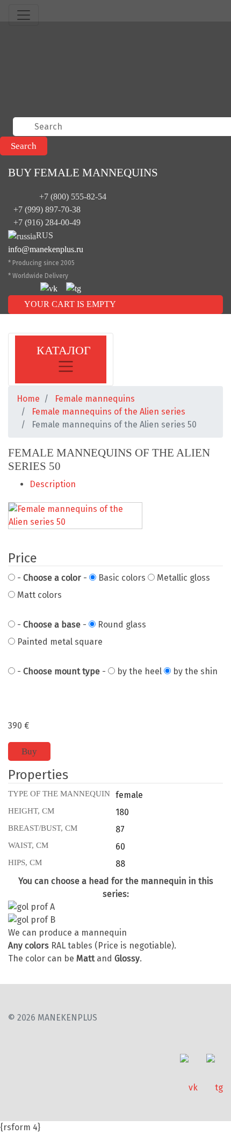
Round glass (121, 624)
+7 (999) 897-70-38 (47, 209)
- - (51, 578)
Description (53, 484)
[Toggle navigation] (24, 15)
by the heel (138, 671)
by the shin (194, 671)
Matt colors (38, 595)
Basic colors (121, 578)
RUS (44, 235)
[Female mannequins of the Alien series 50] (75, 516)
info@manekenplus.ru (45, 249)
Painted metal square (59, 642)
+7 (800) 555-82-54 (72, 196)
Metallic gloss (182, 578)
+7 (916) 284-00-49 (47, 222)
